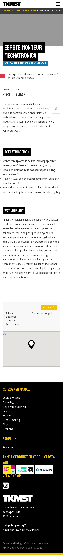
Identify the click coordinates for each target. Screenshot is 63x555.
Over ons (8, 429)
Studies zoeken (11, 397)
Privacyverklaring (12, 543)
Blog (5, 424)
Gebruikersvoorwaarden (37, 543)
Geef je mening (11, 420)
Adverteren (9, 447)
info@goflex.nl (49, 313)
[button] (31, 344)
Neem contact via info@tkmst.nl (21, 529)
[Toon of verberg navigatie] (57, 4)
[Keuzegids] (44, 469)
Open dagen (9, 402)
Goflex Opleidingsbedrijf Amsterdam (25, 63)
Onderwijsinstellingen (15, 406)
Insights (7, 415)
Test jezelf (9, 411)
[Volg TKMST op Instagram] (6, 487)
